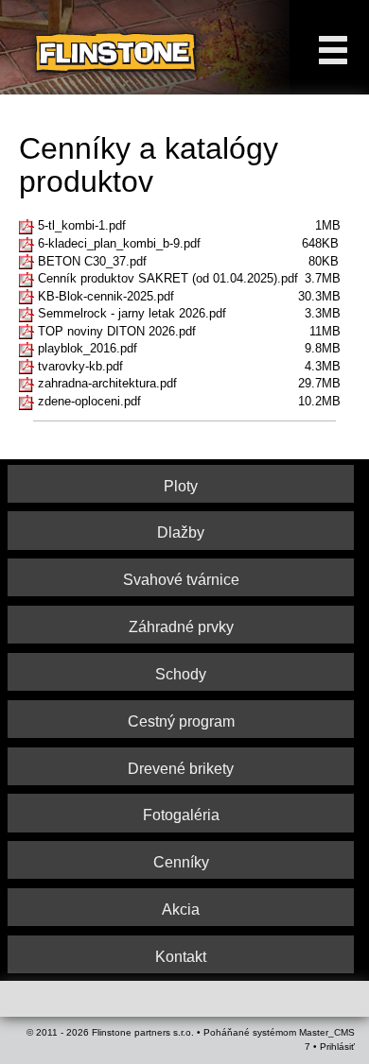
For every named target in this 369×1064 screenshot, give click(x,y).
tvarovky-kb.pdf (80, 366)
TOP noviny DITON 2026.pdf (117, 331)
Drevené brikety (181, 769)
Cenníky (181, 862)
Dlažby (180, 532)
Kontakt (180, 957)
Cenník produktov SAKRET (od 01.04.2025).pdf (168, 278)
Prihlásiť (337, 1046)
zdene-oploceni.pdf (89, 401)
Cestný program (181, 721)
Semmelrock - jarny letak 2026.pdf (132, 313)
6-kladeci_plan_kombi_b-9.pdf (119, 243)
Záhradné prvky (181, 627)
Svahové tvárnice (181, 580)
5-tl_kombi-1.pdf (82, 225)
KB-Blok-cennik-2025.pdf (106, 296)
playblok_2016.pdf (87, 348)
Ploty (181, 486)
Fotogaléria (181, 815)
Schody (180, 674)
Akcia (181, 909)
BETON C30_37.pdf (92, 261)
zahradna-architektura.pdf (107, 383)
